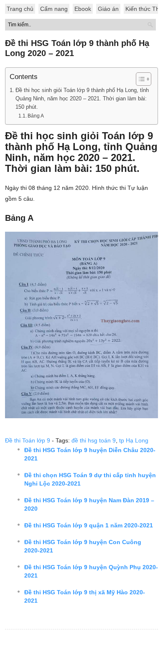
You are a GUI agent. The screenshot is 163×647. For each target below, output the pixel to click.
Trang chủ (20, 8)
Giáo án (108, 8)
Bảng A (36, 116)
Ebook (82, 8)
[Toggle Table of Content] (139, 79)
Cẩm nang (54, 8)
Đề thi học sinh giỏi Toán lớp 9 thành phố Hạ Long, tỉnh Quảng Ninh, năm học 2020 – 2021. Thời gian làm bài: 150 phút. (82, 98)
